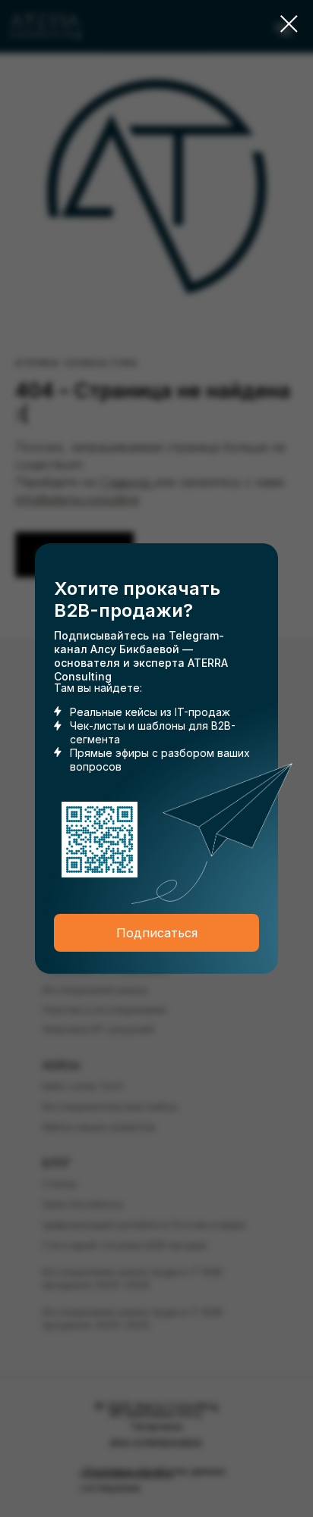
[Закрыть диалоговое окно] (289, 24)
